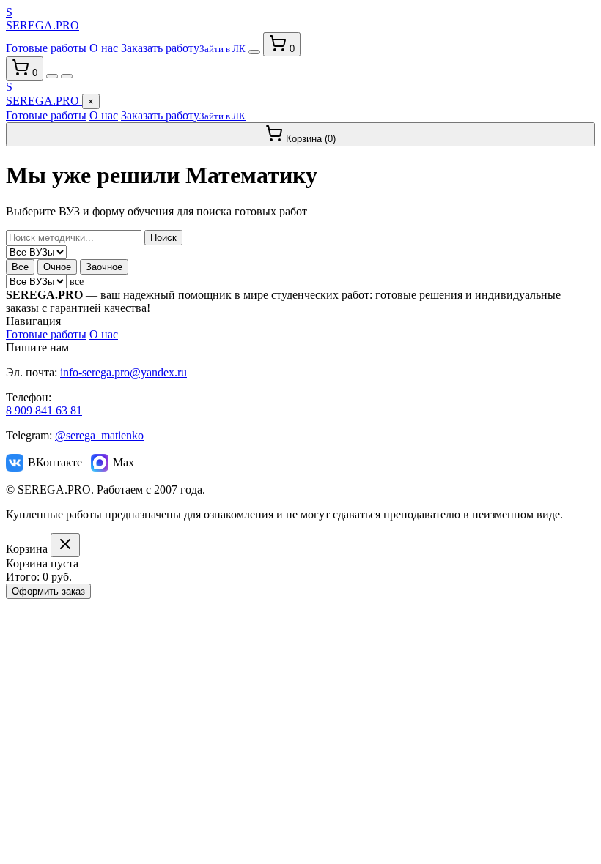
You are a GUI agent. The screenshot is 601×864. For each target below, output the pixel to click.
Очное (57, 266)
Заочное (104, 266)
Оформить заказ (48, 591)
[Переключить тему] (254, 52)
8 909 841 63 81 (44, 410)
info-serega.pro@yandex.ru (123, 372)
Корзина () (309, 138)
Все (20, 266)
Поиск (163, 237)
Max (123, 462)
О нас (103, 48)
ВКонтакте (55, 462)
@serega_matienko (99, 435)
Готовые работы (46, 48)
